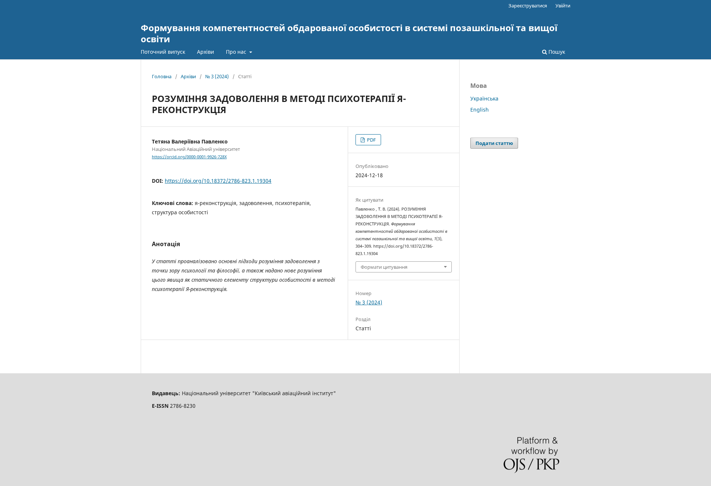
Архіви (205, 51)
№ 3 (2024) (217, 76)
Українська (484, 98)
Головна (161, 76)
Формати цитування (384, 267)
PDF (371, 139)
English (479, 109)
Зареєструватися (527, 5)
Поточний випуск (163, 51)
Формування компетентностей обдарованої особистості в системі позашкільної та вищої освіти (349, 33)
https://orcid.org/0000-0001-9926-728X (189, 156)
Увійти (562, 5)
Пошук (556, 51)
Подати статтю (494, 143)
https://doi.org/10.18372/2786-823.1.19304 (218, 180)
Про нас (237, 51)
